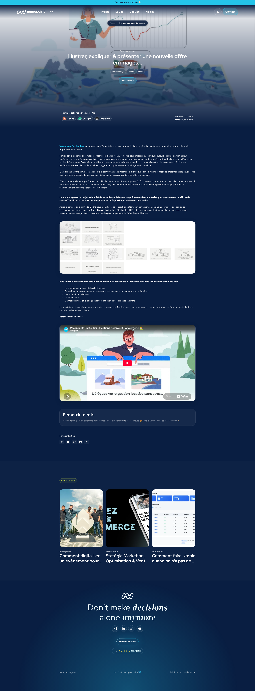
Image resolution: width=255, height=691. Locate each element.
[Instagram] (115, 628)
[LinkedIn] (123, 628)
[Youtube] (140, 628)
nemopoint (128, 672)
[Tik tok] (131, 628)
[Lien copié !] (62, 442)
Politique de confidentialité (183, 672)
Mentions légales (68, 672)
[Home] (31, 11)
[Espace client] (218, 11)
